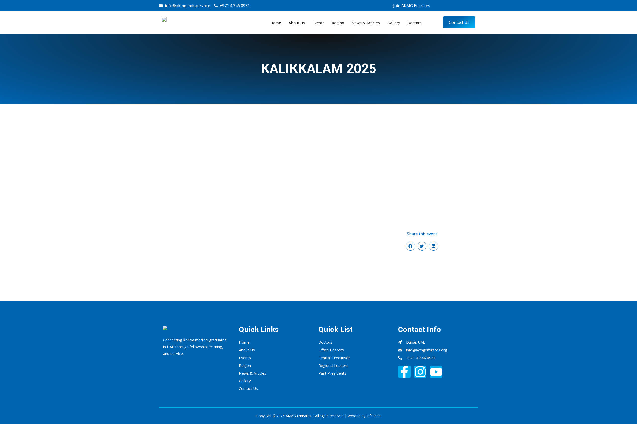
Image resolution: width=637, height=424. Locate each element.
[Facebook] (447, 5)
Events (318, 22)
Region (338, 22)
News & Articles (366, 22)
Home (275, 22)
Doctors (415, 22)
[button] (410, 246)
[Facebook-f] (404, 372)
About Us (297, 22)
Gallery (393, 22)
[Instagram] (456, 5)
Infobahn (373, 415)
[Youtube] (465, 5)
